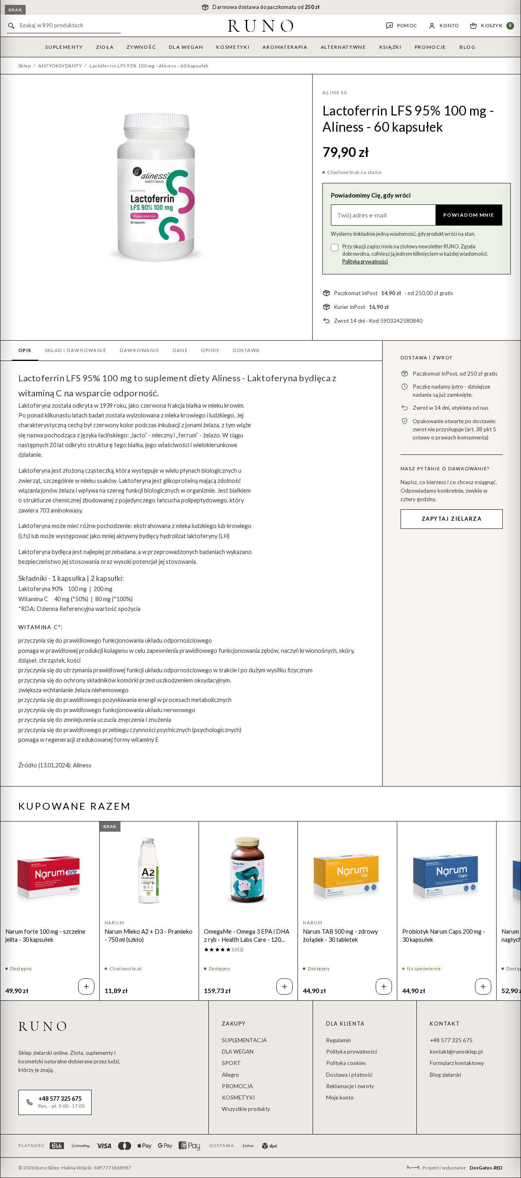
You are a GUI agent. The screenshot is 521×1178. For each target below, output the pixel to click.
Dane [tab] (180, 350)
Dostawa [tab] (246, 350)
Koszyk (496, 25)
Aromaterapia (285, 47)
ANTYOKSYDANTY (60, 65)
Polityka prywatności (365, 262)
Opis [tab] (25, 350)
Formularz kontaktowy (457, 1063)
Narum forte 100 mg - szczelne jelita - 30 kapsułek (45, 935)
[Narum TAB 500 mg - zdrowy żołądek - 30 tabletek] (347, 871)
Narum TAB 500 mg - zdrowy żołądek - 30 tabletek (340, 935)
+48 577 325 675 (451, 1040)
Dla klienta (345, 1024)
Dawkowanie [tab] (140, 350)
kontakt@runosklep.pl (456, 1051)
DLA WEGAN (238, 1051)
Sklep (24, 65)
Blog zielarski (445, 1075)
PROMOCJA (237, 1086)
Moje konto (340, 1097)
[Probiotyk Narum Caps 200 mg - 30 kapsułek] (446, 871)
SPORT (231, 1063)
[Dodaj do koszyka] (86, 986)
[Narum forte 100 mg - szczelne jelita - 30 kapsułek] (49, 871)
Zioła (105, 47)
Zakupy (234, 1024)
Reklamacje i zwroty (350, 1086)
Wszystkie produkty (246, 1109)
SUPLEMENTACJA (244, 1040)
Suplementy (64, 47)
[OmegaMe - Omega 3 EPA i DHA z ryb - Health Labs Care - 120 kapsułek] (248, 871)
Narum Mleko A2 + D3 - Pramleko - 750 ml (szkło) (149, 935)
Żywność (141, 47)
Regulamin (338, 1040)
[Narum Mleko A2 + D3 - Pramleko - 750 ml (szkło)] (149, 871)
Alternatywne (343, 47)
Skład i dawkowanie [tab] (76, 350)
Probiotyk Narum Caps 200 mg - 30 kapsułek (443, 935)
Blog (468, 47)
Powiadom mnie (469, 215)
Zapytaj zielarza (452, 518)
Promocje (431, 47)
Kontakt (445, 1024)
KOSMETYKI (238, 1097)
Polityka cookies (346, 1063)
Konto (449, 25)
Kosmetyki (233, 47)
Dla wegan (186, 47)
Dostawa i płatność (349, 1075)
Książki (390, 47)
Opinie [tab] (210, 350)
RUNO (263, 25)
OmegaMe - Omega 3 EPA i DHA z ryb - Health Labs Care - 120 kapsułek (246, 936)
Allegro (230, 1075)
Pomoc (407, 25)
